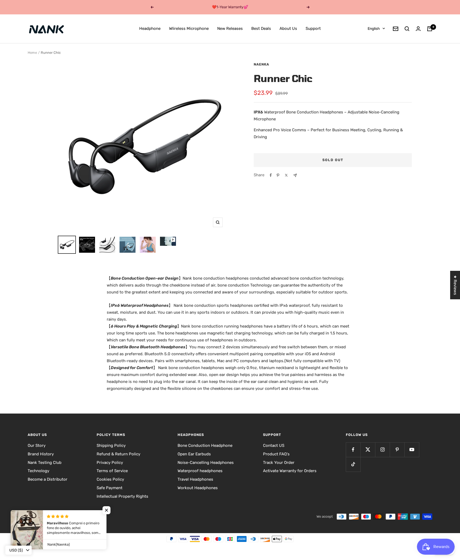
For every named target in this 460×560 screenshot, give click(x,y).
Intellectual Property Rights (122, 496)
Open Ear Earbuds (194, 454)
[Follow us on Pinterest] (397, 449)
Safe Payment (109, 487)
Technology (38, 470)
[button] (106, 510)
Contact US (273, 445)
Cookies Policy (110, 479)
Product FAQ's (276, 454)
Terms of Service (112, 470)
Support (313, 28)
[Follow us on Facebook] (353, 449)
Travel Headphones (195, 479)
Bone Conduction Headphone (205, 445)
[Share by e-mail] (295, 175)
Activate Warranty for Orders (290, 470)
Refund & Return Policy (118, 454)
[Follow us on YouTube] (411, 449)
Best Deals (261, 28)
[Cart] (429, 28)
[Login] (418, 28)
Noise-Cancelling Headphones (206, 462)
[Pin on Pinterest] (278, 175)
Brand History (41, 454)
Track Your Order (278, 462)
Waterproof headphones (200, 470)
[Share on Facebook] (271, 175)
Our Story (37, 445)
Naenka (261, 64)
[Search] (407, 28)
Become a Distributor (47, 479)
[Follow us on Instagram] (382, 449)
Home (32, 53)
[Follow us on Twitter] (367, 449)
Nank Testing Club (44, 462)
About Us (288, 28)
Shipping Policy (111, 445)
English (374, 28)
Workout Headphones (198, 487)
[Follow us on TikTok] (353, 464)
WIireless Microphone (189, 28)
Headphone (150, 28)
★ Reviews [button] (455, 285)
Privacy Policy (110, 462)
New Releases (230, 28)
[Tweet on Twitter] (286, 175)
